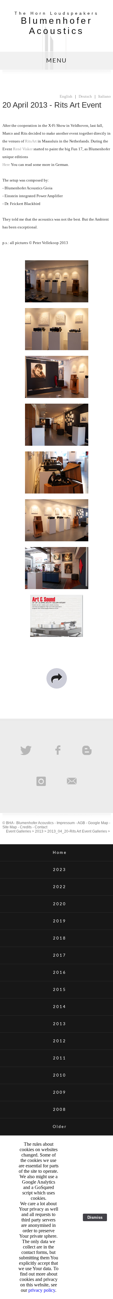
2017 (59, 955)
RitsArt (31, 141)
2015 (59, 990)
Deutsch (85, 96)
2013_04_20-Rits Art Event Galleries (77, 831)
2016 (59, 972)
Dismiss (94, 1217)
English (66, 96)
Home (60, 853)
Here (6, 164)
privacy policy (41, 1290)
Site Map (9, 827)
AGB (81, 823)
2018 (59, 938)
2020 (59, 904)
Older (60, 1127)
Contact (41, 827)
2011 (59, 1058)
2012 (59, 1041)
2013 (39, 831)
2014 (59, 1007)
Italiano (104, 96)
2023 (59, 870)
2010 (59, 1075)
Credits (26, 827)
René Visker (23, 149)
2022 (59, 887)
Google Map (98, 823)
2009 (59, 1092)
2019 (59, 921)
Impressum (66, 823)
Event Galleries (18, 831)
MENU (56, 61)
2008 (59, 1110)
